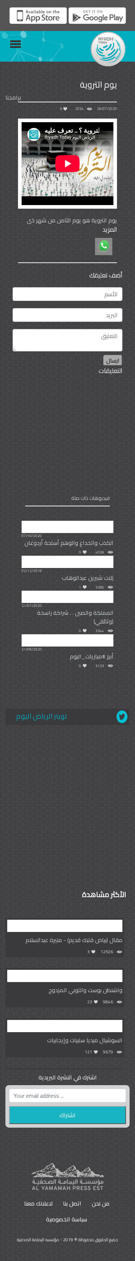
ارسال (113, 360)
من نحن (100, 1203)
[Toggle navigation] (15, 44)
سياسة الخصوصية (66, 1219)
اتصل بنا (72, 1203)
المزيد (110, 229)
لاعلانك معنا (38, 1203)
